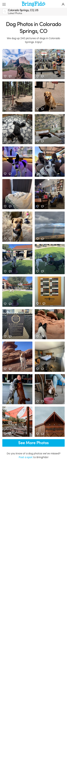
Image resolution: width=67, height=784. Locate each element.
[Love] (5, 76)
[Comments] (10, 76)
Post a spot (26, 457)
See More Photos (33, 442)
